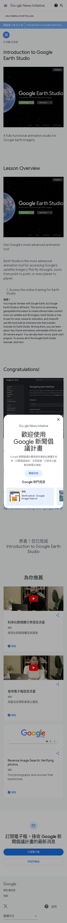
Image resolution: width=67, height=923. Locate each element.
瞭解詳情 (33, 473)
